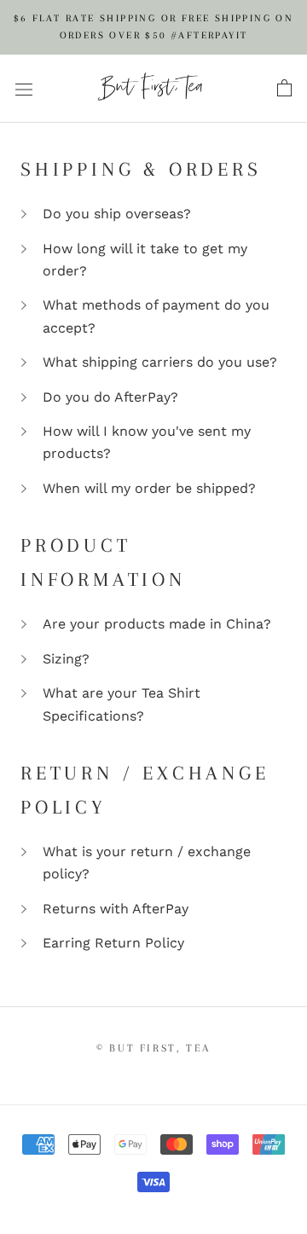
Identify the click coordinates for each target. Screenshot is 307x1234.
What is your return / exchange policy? (147, 862)
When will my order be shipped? (149, 488)
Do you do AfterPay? (110, 397)
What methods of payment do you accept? (156, 316)
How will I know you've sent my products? (147, 442)
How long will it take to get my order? (145, 259)
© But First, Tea (153, 1048)
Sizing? (66, 659)
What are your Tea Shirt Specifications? (121, 704)
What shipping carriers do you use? (160, 362)
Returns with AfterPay (115, 909)
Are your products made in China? (157, 624)
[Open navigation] (23, 89)
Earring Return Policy (113, 943)
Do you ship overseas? (117, 214)
